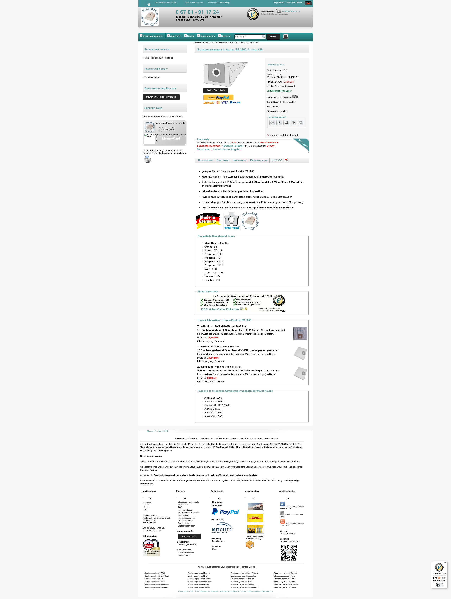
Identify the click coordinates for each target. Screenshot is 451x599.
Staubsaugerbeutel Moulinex (200, 582)
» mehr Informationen (290, 541)
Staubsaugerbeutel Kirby (284, 579)
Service (147, 507)
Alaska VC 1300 (213, 412)
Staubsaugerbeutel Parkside (156, 584)
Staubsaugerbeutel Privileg (242, 584)
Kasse (299, 2)
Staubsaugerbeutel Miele (154, 582)
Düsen (190, 35)
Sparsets (226, 35)
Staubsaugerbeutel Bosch (199, 573)
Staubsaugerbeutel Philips (199, 584)
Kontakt (147, 504)
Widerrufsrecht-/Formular (189, 513)
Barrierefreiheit (184, 523)
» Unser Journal (288, 534)
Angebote (175, 35)
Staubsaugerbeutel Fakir (284, 576)
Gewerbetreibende (186, 552)
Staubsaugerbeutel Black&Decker (245, 573)
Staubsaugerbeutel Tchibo (199, 587)
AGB (180, 507)
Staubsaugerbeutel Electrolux (243, 576)
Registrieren (279, 2)
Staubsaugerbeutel (153, 35)
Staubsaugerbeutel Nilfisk (241, 582)
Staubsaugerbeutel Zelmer (285, 587)
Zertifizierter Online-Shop (218, 3)
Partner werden (184, 555)
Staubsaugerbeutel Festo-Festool (245, 587)
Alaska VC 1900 (213, 416)
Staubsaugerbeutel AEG (154, 573)
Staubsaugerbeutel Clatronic (286, 573)
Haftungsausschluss (187, 518)
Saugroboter (207, 35)
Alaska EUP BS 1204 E (217, 405)
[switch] (439, 585)
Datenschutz (183, 515)
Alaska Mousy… (213, 408)
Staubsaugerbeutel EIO (198, 576)
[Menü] (445, 563)
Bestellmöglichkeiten (186, 526)
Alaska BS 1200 (213, 397)
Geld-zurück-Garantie (194, 3)
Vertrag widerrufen (189, 536)
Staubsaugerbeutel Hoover (242, 579)
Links (214, 549)
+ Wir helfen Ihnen (151, 77)
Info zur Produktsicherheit (283, 135)
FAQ (145, 510)
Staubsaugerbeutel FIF (154, 579)
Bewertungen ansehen (187, 544)
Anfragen (147, 502)
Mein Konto (290, 2)
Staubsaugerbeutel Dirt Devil (156, 576)
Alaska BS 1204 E (214, 401)
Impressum (183, 504)
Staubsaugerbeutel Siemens (156, 587)
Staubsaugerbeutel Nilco (284, 582)
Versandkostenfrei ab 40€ (166, 3)
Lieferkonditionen (185, 510)
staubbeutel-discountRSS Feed (292, 524)
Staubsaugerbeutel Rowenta (286, 584)
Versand (291, 86)
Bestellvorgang (218, 541)
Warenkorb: (268, 11)
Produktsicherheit (185, 520)
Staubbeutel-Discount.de (188, 502)
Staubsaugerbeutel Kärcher (199, 579)
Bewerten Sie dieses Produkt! (161, 97)
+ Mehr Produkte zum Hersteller (158, 58)
